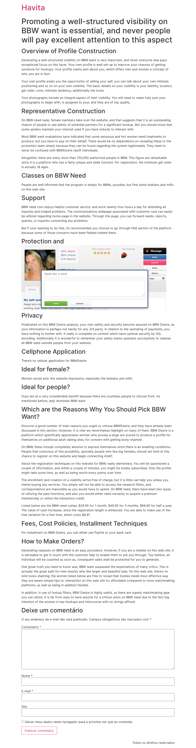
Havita (33, 7)
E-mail (27, 691)
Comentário (31, 626)
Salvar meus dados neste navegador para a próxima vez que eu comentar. (79, 721)
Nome (27, 675)
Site (24, 706)
